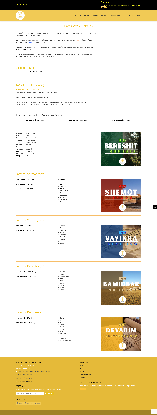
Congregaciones (115, 15)
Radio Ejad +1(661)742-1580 (24, 378)
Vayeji (18, 156)
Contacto (138, 15)
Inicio (76, 15)
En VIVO (124, 15)
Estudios (103, 15)
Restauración (95, 15)
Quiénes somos (84, 15)
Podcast (131, 15)
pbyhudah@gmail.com (24, 49)
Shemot (63, 180)
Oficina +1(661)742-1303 (25, 375)
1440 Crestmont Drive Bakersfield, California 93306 (34, 371)
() (35, 120)
